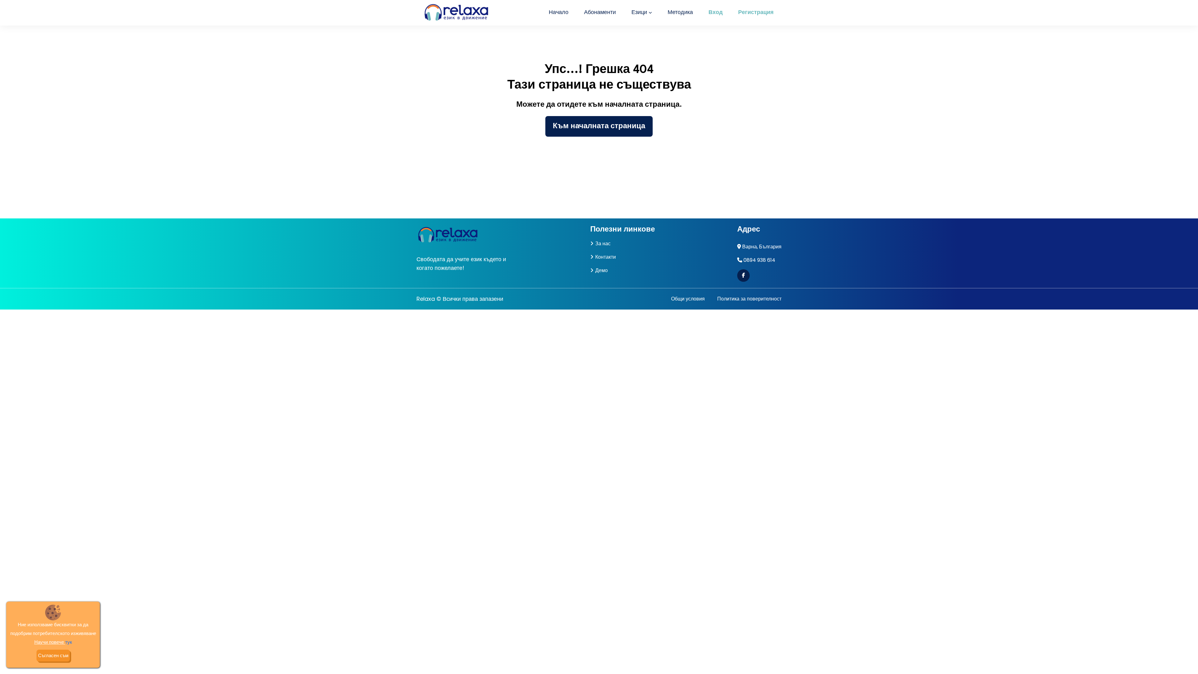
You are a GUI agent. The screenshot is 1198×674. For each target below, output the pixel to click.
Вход (716, 12)
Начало (558, 12)
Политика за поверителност (749, 298)
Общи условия (688, 298)
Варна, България (762, 246)
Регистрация (756, 12)
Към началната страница (599, 126)
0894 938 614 (759, 260)
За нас (603, 243)
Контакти (605, 257)
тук (68, 642)
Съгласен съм (53, 655)
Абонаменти (600, 12)
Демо (601, 270)
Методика (680, 12)
